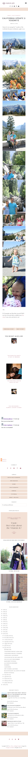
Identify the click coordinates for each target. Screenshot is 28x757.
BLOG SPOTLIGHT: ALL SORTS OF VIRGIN (14, 670)
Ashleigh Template (17, 746)
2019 (4, 621)
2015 (4, 629)
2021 (4, 617)
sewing (14, 490)
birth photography (14, 477)
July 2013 (6, 645)
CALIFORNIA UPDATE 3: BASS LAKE (13, 651)
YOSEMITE (6, 665)
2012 (4, 684)
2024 (4, 611)
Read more (15, 701)
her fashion (14, 480)
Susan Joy (4, 459)
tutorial (14, 494)
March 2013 (7, 678)
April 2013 (6, 676)
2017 (4, 625)
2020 (4, 619)
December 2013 (7, 635)
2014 (4, 631)
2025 (4, 609)
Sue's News (11, 746)
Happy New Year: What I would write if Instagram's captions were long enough (16, 694)
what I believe (14, 497)
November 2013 (8, 637)
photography (16, 15)
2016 (4, 627)
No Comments (10, 703)
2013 (4, 633)
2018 (4, 623)
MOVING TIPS (7, 649)
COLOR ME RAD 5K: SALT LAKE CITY (13, 657)
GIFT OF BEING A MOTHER (11, 669)
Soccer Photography (14, 705)
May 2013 (6, 674)
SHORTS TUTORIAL (9, 672)
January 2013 (7, 682)
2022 (4, 615)
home (14, 484)
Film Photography (13, 713)
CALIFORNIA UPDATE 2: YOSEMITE (13, 653)
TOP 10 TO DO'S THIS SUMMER (12, 659)
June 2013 (6, 647)
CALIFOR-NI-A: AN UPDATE (11, 655)
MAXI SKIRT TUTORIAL (10, 661)
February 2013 (7, 680)
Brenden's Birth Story (14, 721)
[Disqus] (14, 434)
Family (9, 15)
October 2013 (7, 639)
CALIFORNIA (7, 667)
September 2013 (8, 641)
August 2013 (7, 643)
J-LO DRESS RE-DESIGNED (10, 663)
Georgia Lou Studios (10, 747)
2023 (4, 613)
